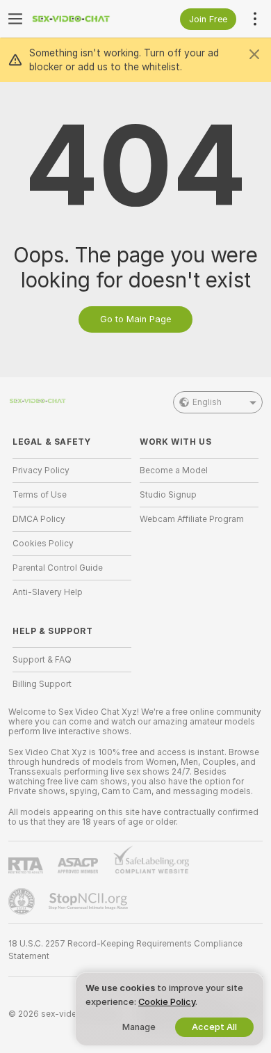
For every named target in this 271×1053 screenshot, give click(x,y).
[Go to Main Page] (83, 18)
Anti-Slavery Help (48, 592)
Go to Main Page (135, 319)
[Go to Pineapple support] (23, 901)
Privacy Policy (41, 470)
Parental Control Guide (58, 568)
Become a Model (174, 470)
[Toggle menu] (15, 19)
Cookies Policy (43, 543)
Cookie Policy (166, 1002)
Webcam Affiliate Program (192, 519)
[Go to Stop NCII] (90, 901)
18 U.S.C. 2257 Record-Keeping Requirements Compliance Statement (125, 950)
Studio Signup (168, 495)
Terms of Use (40, 495)
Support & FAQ (42, 660)
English (207, 402)
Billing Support (42, 684)
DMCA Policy (39, 519)
